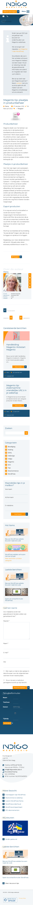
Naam (5, 643)
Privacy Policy (22, 898)
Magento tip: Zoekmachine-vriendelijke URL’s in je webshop (16, 389)
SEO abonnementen (12, 810)
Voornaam (8, 489)
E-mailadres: (9, 505)
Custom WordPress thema (14, 801)
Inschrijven (18, 514)
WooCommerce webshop (14, 798)
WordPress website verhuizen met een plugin (15, 555)
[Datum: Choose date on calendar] (15, 713)
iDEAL (10, 453)
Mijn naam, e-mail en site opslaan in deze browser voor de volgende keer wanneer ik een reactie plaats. (16, 673)
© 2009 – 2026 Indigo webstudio (11, 892)
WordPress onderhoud (13, 804)
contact (19, 83)
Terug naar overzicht (11, 310)
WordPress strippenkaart (13, 807)
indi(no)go (11, 456)
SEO (9, 465)
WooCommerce (13, 471)
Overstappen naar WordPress (15, 795)
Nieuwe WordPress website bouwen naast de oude (14, 539)
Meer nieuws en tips (12, 883)
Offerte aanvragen (9, 12)
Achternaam (9, 497)
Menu (24, 11)
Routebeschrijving (11, 772)
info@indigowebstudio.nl (13, 769)
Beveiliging (11, 447)
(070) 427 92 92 (16, 765)
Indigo (10, 459)
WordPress (11, 474)
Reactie (6, 621)
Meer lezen (18, 367)
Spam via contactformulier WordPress (15, 877)
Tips (9, 468)
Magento (11, 462)
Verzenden (7, 723)
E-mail (6, 652)
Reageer (21, 108)
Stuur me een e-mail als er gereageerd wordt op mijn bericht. (15, 681)
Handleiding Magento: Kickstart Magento (15, 347)
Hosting (10, 450)
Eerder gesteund (11, 839)
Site (4, 662)
